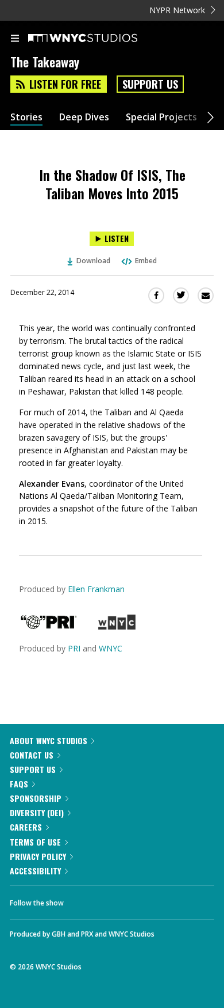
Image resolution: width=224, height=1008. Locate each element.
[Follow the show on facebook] (84, 899)
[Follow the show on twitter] (115, 899)
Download (93, 261)
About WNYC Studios (48, 740)
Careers (26, 827)
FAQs (19, 784)
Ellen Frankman (96, 588)
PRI (74, 648)
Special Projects (161, 117)
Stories (26, 117)
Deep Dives (84, 117)
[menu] (15, 39)
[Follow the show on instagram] (146, 899)
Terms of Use (35, 842)
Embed (146, 261)
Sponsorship (35, 798)
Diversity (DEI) (37, 812)
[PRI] (49, 626)
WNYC (110, 648)
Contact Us (31, 755)
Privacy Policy (38, 856)
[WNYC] (117, 626)
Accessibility (35, 871)
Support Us (150, 84)
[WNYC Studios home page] (97, 38)
